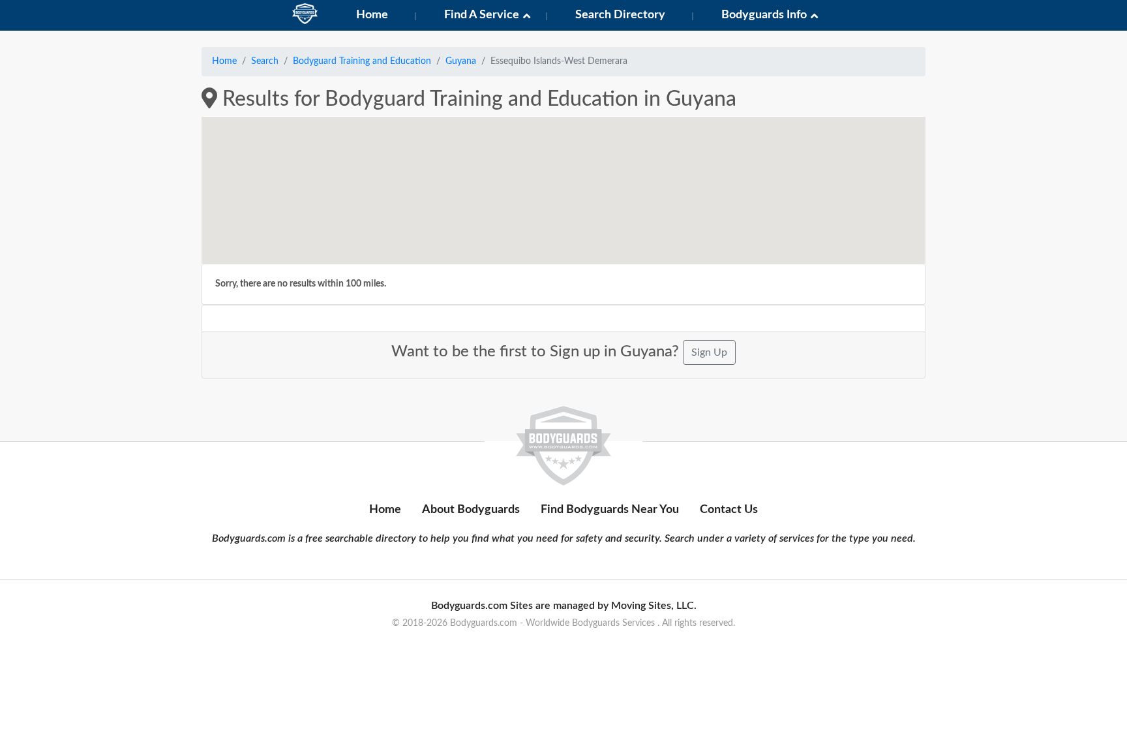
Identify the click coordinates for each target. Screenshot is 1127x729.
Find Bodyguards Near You (610, 510)
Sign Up (709, 352)
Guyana (460, 61)
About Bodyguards (471, 510)
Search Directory (620, 15)
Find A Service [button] (481, 15)
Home (372, 15)
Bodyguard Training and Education (362, 61)
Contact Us (729, 510)
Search (264, 61)
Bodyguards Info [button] (764, 15)
